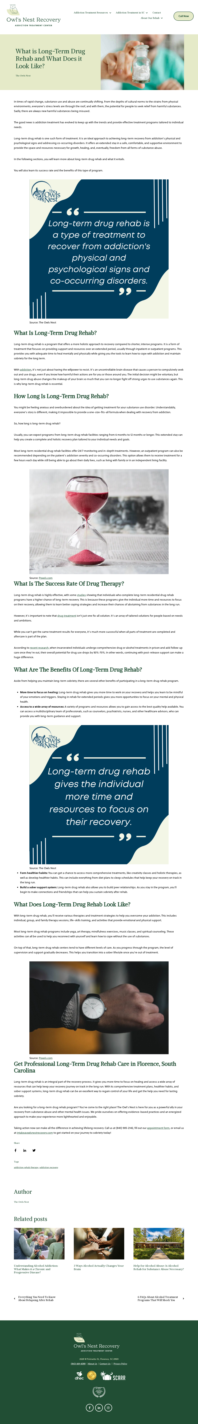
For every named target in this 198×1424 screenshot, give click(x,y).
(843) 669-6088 (78, 1363)
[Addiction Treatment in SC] (146, 13)
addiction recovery (48, 1167)
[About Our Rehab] (161, 18)
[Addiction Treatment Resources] (110, 13)
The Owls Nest (23, 75)
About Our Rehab (150, 18)
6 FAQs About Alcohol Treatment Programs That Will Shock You (158, 1298)
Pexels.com (46, 578)
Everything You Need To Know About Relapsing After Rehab (37, 1298)
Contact (157, 12)
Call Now (184, 16)
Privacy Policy (120, 1363)
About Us (92, 1363)
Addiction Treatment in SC (130, 12)
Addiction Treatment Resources (91, 12)
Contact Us (105, 1363)
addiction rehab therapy (26, 1167)
